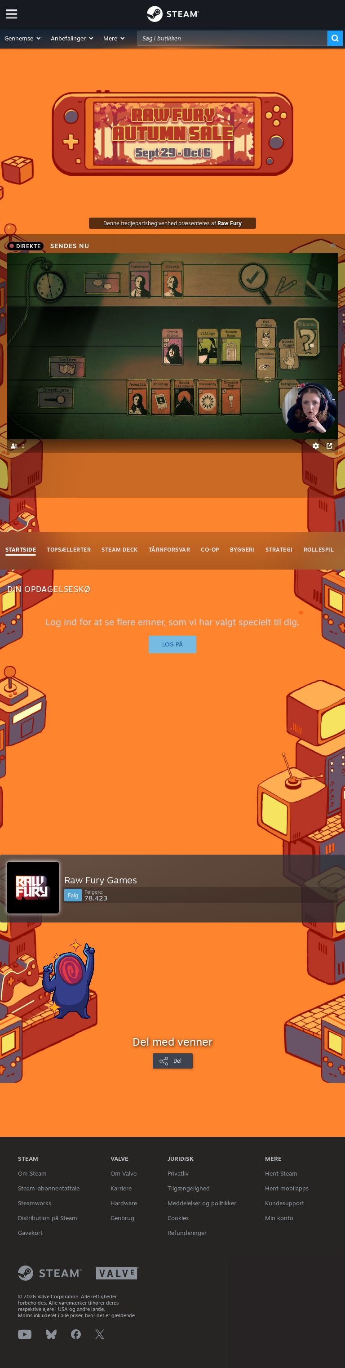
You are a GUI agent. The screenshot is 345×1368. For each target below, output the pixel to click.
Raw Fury (229, 223)
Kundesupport (284, 1203)
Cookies (178, 1217)
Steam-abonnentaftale (49, 1188)
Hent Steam (281, 1173)
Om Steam (32, 1173)
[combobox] (232, 38)
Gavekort (30, 1232)
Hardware (124, 1203)
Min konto (279, 1217)
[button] (23, 38)
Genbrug (122, 1217)
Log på (172, 644)
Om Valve (124, 1173)
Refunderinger (187, 1232)
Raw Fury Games (100, 880)
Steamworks (34, 1203)
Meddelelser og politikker (202, 1203)
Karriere (121, 1188)
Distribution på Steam (47, 1217)
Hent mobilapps (287, 1188)
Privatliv (178, 1173)
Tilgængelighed (189, 1188)
